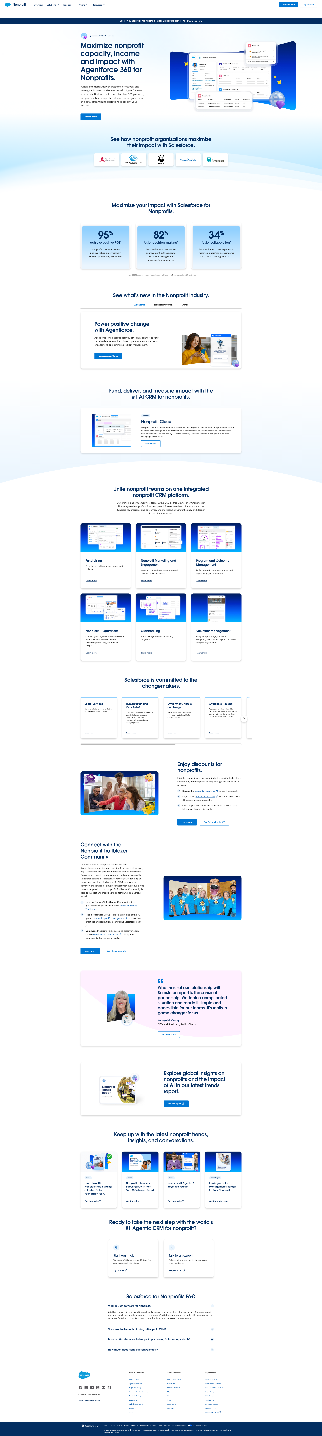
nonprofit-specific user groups (108, 918)
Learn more (150, 443)
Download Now (194, 21)
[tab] (139, 304)
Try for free (119, 1270)
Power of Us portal (205, 796)
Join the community (116, 951)
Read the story (169, 1034)
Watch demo (91, 116)
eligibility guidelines (204, 790)
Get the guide (91, 1201)
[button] (244, 718)
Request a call (175, 1270)
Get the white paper (218, 1201)
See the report (174, 1103)
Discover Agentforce (108, 356)
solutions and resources (105, 934)
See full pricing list (213, 822)
